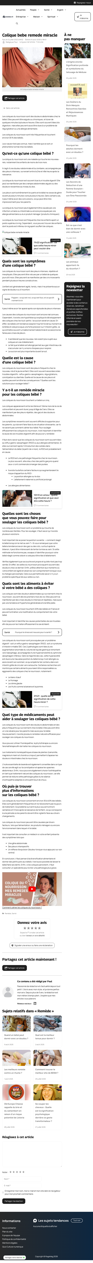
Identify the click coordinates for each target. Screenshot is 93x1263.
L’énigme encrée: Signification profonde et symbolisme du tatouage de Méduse (77, 66)
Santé (46, 10)
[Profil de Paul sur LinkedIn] (35, 1003)
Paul (49, 981)
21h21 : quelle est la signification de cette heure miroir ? (44, 698)
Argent (60, 10)
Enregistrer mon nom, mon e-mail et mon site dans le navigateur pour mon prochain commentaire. (32, 1192)
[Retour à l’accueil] (8, 16)
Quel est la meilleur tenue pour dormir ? (45, 1037)
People (33, 10)
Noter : (5, 1172)
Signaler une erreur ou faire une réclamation (34, 945)
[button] (17, 23)
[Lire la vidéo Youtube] (32, 889)
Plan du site (7, 1231)
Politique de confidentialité (14, 1239)
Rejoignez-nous (84, 2)
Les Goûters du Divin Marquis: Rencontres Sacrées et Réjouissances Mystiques (76, 108)
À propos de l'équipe (11, 1235)
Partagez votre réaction (13, 1257)
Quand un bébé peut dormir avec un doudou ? (16, 1037)
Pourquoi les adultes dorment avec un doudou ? (74, 149)
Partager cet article (15, 98)
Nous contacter (9, 1227)
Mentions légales (9, 1243)
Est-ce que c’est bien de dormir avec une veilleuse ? (75, 228)
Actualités (21, 10)
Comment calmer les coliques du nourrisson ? (22, 907)
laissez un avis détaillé (35, 935)
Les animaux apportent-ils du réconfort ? (73, 265)
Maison (36, 16)
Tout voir (76, 1220)
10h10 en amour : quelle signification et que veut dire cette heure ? (46, 497)
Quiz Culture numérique (12, 1246)
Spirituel (51, 16)
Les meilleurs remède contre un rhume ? (14, 1071)
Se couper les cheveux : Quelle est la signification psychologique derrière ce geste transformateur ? (44, 1112)
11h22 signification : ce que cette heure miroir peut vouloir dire (45, 245)
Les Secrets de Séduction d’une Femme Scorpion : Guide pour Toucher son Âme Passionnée (76, 188)
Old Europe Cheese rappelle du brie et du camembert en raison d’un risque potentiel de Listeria (14, 1110)
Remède (8, 913)
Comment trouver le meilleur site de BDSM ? (46, 1071)
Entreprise (21, 16)
